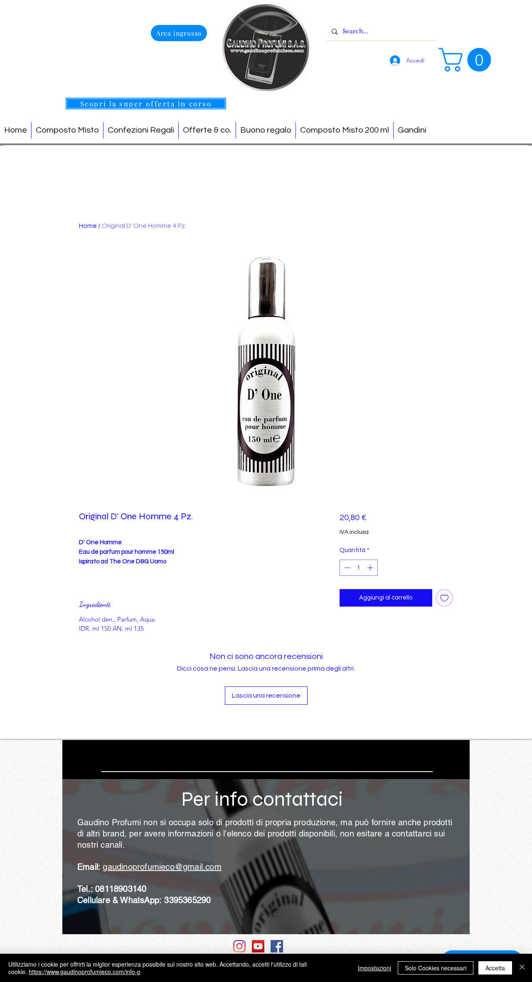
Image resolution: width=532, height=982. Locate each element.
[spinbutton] (358, 567)
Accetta (495, 968)
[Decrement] (346, 567)
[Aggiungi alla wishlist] (444, 598)
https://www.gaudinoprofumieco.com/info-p (84, 971)
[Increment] (371, 567)
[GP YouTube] (258, 946)
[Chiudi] (522, 967)
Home (88, 225)
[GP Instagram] (239, 946)
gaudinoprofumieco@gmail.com (162, 867)
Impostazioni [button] (374, 968)
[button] (467, 60)
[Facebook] (277, 946)
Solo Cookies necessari (435, 968)
